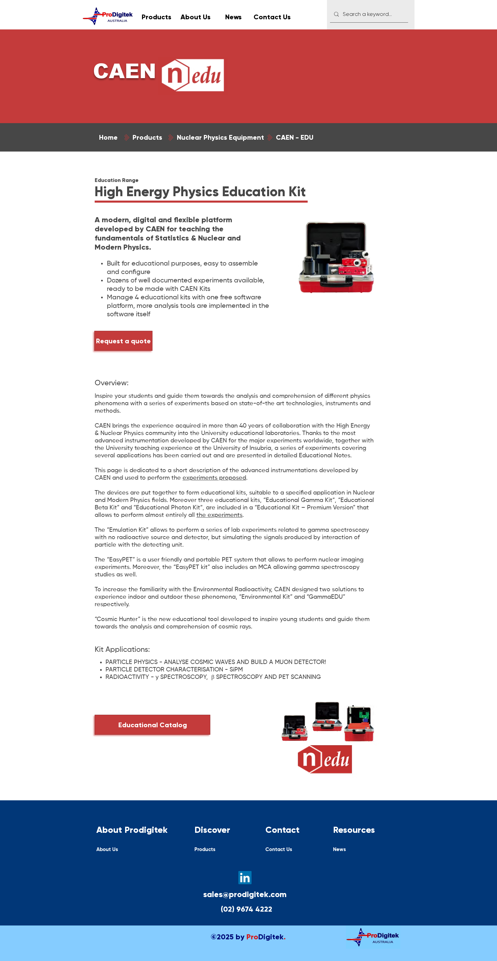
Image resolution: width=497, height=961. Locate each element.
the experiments (219, 515)
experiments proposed (214, 478)
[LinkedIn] (245, 877)
